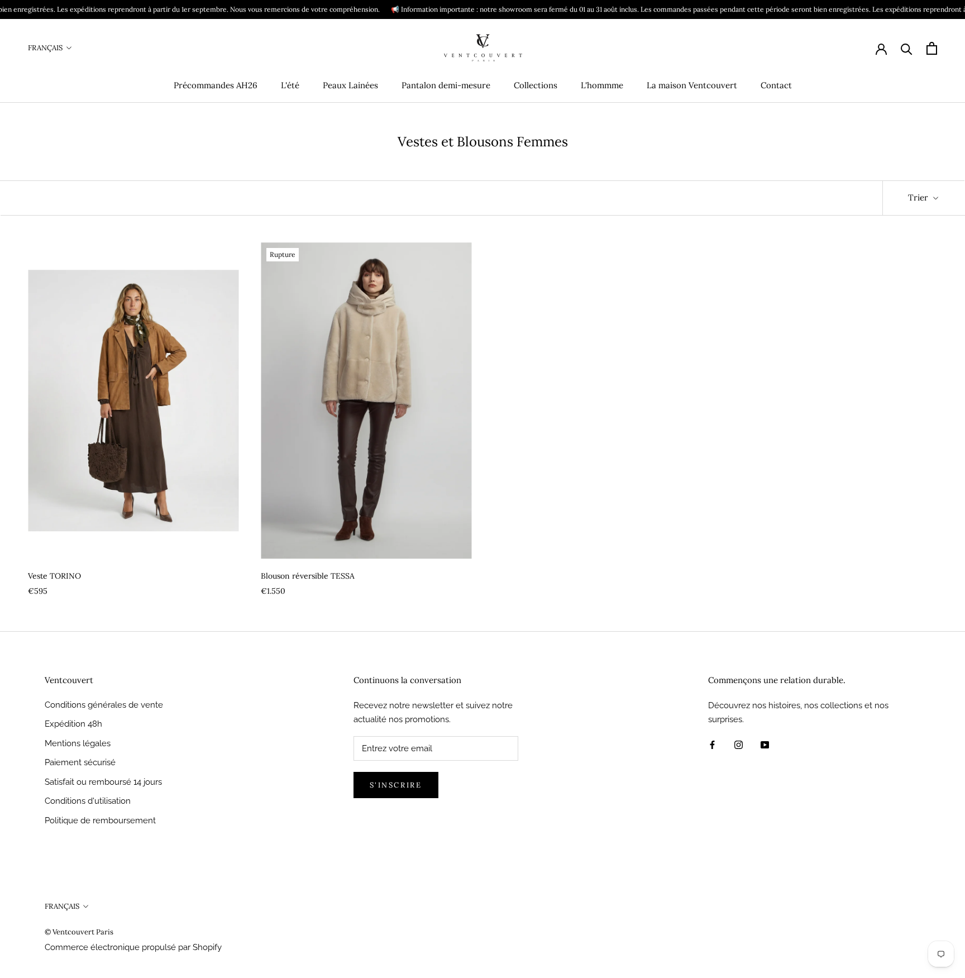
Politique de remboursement (100, 820)
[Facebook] (712, 744)
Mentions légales (78, 743)
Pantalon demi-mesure (446, 85)
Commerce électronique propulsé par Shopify (133, 947)
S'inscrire (396, 785)
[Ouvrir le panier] (931, 48)
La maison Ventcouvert (692, 85)
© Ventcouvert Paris (79, 932)
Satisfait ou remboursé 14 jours (103, 782)
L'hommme (602, 85)
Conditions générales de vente (104, 705)
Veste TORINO (54, 576)
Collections (535, 85)
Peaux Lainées (350, 85)
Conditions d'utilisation (88, 801)
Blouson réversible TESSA (308, 576)
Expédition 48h (73, 724)
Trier (919, 197)
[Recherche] (907, 48)
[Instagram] (738, 744)
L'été (290, 85)
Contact (776, 85)
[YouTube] (765, 744)
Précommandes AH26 (215, 85)
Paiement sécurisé (80, 762)
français (45, 48)
